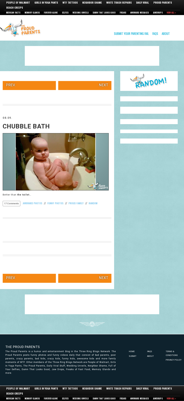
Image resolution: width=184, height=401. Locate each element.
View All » (171, 12)
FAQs (155, 33)
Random (93, 203)
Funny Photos (55, 203)
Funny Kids (21, 28)
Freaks (123, 12)
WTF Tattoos (70, 2)
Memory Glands (32, 12)
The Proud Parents (22, 347)
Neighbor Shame (92, 2)
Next (103, 85)
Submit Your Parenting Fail (131, 33)
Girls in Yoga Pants (46, 2)
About (166, 33)
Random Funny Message (149, 81)
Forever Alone (51, 12)
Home (132, 351)
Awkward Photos (32, 203)
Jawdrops (158, 12)
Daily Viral (142, 2)
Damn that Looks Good (104, 12)
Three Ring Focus (92, 324)
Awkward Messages (139, 12)
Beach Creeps (14, 7)
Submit (132, 356)
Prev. (10, 85)
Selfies (65, 12)
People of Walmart (18, 2)
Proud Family (76, 203)
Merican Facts (13, 12)
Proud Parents (162, 2)
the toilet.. (24, 194)
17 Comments (11, 203)
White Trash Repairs (119, 2)
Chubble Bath (26, 126)
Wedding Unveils (81, 12)
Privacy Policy (173, 360)
